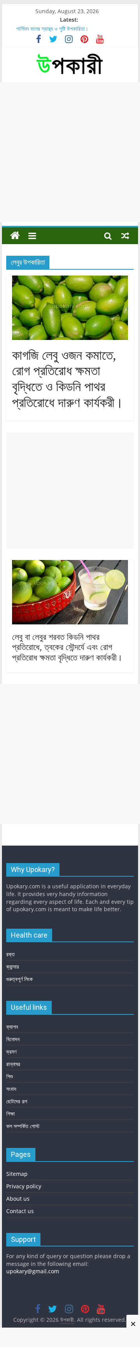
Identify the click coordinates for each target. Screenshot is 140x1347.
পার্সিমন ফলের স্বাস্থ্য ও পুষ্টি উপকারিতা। (52, 28)
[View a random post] (125, 235)
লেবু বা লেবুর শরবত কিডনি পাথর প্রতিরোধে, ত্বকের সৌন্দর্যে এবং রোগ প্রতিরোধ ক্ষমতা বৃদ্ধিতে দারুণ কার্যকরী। (67, 647)
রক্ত (10, 954)
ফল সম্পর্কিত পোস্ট (23, 1126)
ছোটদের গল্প (16, 1101)
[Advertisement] (70, 152)
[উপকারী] (15, 235)
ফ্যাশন (12, 1026)
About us (18, 1198)
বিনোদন (12, 1039)
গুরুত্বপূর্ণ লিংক (19, 979)
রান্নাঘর (13, 1064)
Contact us (20, 1211)
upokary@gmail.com (32, 1271)
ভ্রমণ (11, 1051)
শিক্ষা (10, 1113)
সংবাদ (11, 1088)
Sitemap (17, 1173)
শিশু (9, 1076)
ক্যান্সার (12, 966)
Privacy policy (23, 1186)
